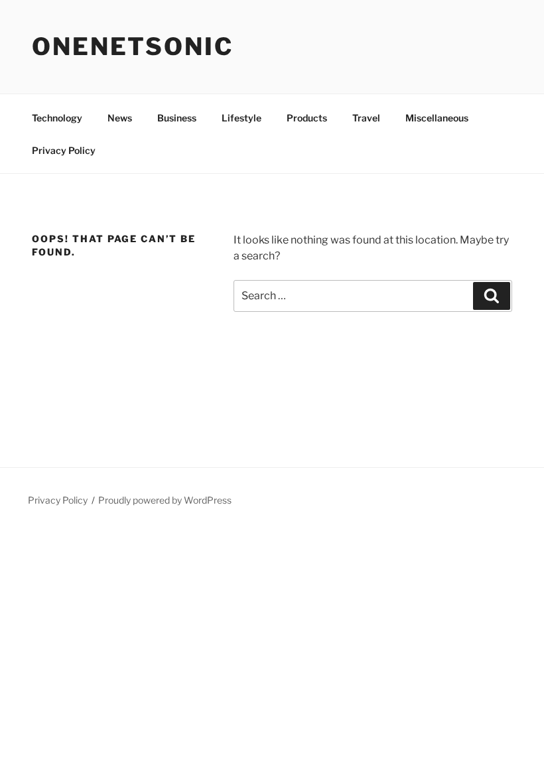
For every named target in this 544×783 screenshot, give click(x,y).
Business (176, 117)
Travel (366, 117)
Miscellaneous (436, 117)
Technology (57, 117)
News (119, 117)
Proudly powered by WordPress (165, 500)
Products (307, 117)
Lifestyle (241, 117)
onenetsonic (133, 46)
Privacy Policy (64, 150)
